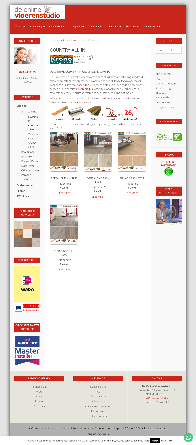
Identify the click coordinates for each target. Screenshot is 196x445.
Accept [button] (155, 440)
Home (53, 40)
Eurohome (39, 406)
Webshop (19, 26)
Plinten (21, 191)
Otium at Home (30, 170)
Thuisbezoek (133, 26)
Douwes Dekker (30, 161)
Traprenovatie (95, 26)
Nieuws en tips (152, 26)
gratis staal (80, 102)
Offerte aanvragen (166, 83)
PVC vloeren (24, 196)
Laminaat (63, 40)
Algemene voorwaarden (163, 95)
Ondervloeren (25, 185)
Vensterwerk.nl (102, 433)
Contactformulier (58, 26)
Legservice (78, 26)
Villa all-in (33, 134)
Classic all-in (34, 119)
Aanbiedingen (37, 26)
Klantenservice (164, 73)
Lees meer (64, 193)
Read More (166, 440)
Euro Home (27, 165)
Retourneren (163, 102)
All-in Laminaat (78, 40)
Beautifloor (27, 152)
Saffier (25, 179)
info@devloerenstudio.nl (157, 398)
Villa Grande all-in (32, 142)
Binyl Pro (26, 156)
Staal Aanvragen (164, 88)
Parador (26, 175)
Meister (39, 391)
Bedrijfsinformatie (165, 107)
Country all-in (33, 127)
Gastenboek (114, 26)
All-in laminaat (39, 386)
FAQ (158, 78)
